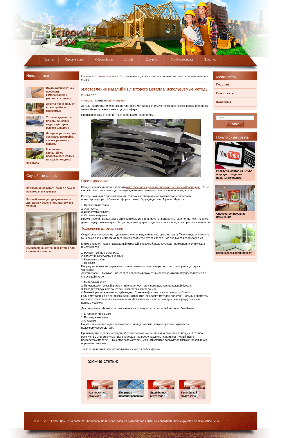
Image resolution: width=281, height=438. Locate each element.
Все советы (225, 93)
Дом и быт (153, 59)
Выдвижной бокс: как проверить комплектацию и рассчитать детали (60, 93)
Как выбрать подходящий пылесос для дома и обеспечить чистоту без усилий (49, 203)
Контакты (223, 102)
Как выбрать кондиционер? (234, 253)
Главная (49, 59)
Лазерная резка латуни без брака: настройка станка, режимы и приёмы (61, 138)
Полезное (210, 59)
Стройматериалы (182, 59)
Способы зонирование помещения (230, 215)
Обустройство (104, 59)
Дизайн (129, 59)
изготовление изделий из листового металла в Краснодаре (163, 187)
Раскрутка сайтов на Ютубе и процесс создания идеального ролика (234, 174)
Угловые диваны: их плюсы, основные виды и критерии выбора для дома (59, 122)
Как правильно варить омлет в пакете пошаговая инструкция (51, 190)
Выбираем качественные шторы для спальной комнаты (50, 249)
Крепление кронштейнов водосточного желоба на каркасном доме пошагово (50, 156)
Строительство (74, 59)
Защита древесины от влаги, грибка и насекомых (60, 107)
